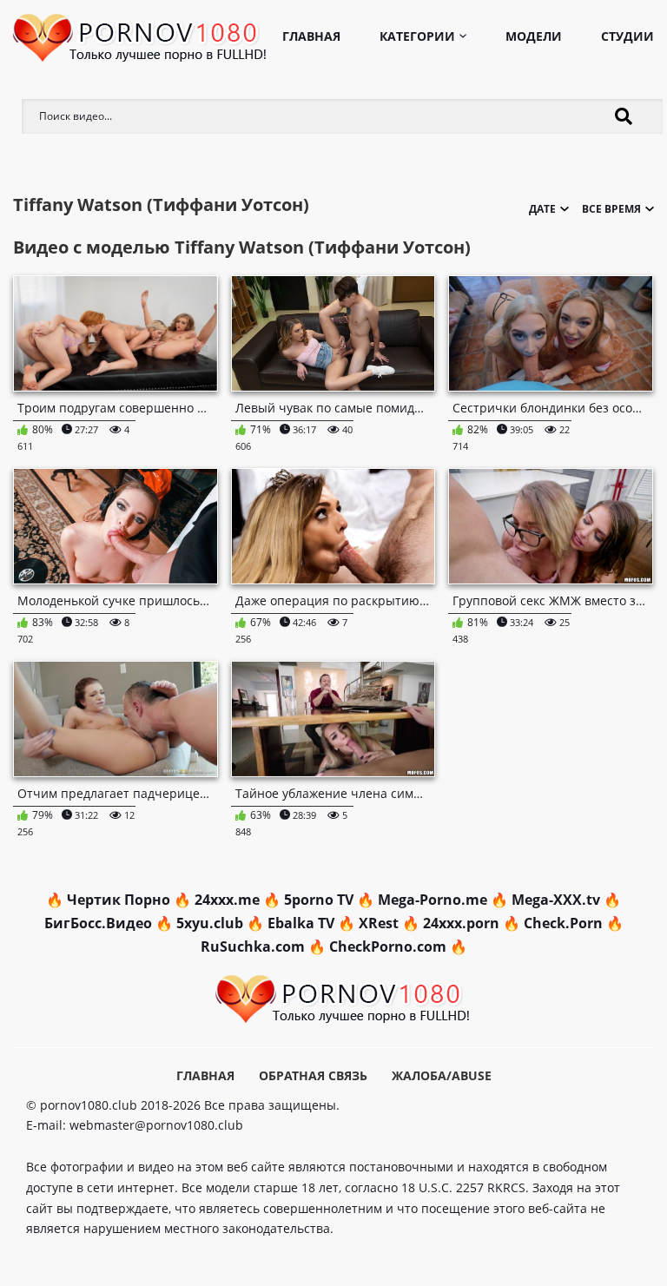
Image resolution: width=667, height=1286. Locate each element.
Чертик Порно (118, 899)
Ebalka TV (300, 923)
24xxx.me (227, 899)
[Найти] (623, 116)
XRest (379, 923)
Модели (533, 36)
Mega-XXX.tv (556, 899)
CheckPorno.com (387, 946)
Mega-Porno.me (432, 899)
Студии (627, 36)
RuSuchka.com (253, 946)
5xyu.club (209, 923)
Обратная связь (313, 1075)
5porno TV (318, 899)
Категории (417, 36)
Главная (311, 36)
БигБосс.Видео (98, 923)
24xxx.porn (461, 923)
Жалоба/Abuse (442, 1075)
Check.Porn (563, 923)
